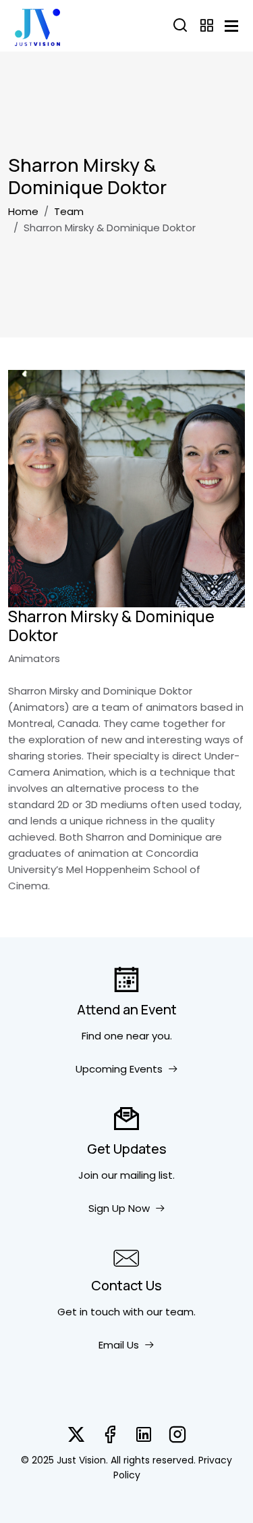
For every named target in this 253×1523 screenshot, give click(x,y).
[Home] (37, 26)
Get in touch (88, 1312)
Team (69, 211)
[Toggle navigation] (231, 26)
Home (23, 211)
